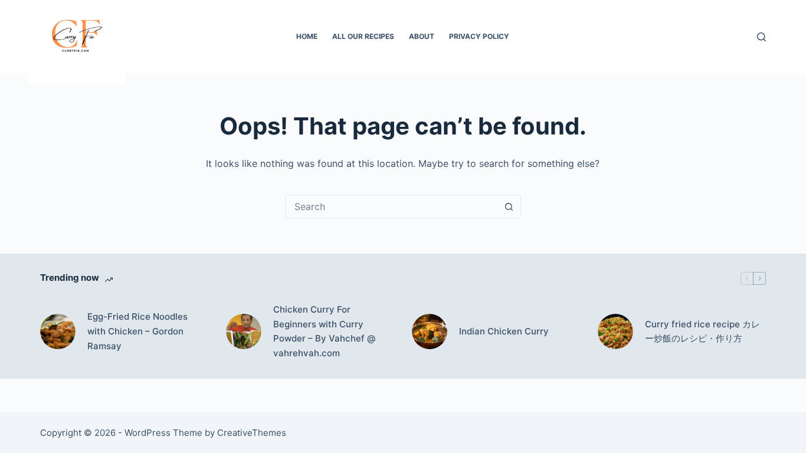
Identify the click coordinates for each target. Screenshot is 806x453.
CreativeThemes (251, 432)
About (421, 36)
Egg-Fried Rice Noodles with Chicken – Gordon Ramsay (137, 331)
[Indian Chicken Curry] (429, 331)
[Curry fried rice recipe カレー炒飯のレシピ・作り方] (615, 331)
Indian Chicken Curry (504, 331)
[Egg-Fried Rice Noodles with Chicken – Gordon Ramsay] (58, 331)
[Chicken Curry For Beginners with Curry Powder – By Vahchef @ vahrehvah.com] (243, 331)
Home (306, 36)
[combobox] (392, 206)
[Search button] (509, 206)
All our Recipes (363, 36)
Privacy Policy (479, 36)
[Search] (761, 36)
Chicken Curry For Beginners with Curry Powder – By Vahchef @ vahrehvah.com (324, 331)
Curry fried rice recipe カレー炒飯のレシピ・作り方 (702, 331)
